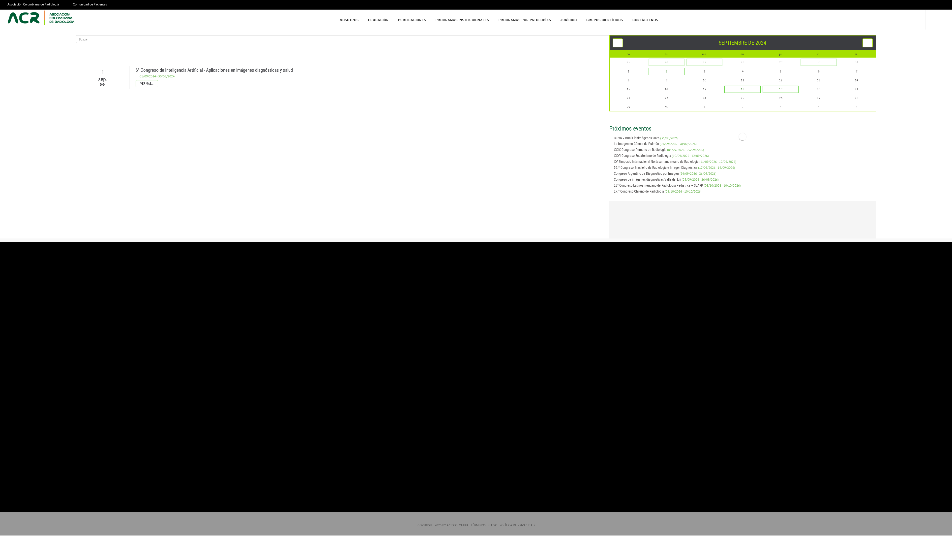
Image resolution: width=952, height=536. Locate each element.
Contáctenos (645, 20)
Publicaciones (412, 20)
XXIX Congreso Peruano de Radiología (659, 150)
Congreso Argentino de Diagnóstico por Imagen (665, 173)
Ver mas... (146, 83)
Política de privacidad (517, 525)
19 (780, 89)
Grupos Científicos (604, 20)
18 (742, 89)
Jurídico (569, 20)
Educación (378, 20)
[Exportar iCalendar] (874, 128)
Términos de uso (484, 525)
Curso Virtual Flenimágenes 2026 (646, 138)
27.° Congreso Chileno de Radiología (658, 191)
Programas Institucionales (462, 20)
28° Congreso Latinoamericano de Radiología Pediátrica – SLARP (677, 185)
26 (666, 62)
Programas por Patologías (525, 20)
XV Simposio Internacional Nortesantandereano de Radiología (675, 162)
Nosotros (349, 20)
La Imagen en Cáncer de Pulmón (655, 144)
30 (818, 62)
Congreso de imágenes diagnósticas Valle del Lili (666, 179)
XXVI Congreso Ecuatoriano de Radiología (661, 156)
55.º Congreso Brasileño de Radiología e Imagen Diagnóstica (674, 167)
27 (704, 62)
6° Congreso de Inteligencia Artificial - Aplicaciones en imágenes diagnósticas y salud (214, 70)
